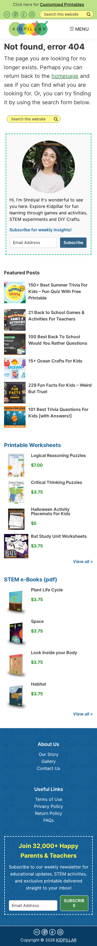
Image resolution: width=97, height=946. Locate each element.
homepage (64, 76)
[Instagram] (32, 14)
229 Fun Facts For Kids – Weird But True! (60, 388)
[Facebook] (23, 14)
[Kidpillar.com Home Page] (28, 28)
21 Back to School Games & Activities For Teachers (56, 316)
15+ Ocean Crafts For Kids (55, 361)
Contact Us (48, 768)
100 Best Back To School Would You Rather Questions (57, 340)
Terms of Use (48, 799)
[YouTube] (7, 14)
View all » (83, 561)
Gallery (48, 761)
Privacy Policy (48, 806)
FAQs (48, 820)
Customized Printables (62, 4)
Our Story (48, 754)
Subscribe (73, 242)
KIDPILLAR (66, 939)
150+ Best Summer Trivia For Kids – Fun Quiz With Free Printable (58, 291)
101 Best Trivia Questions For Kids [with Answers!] (58, 412)
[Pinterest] (15, 14)
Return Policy (48, 813)
